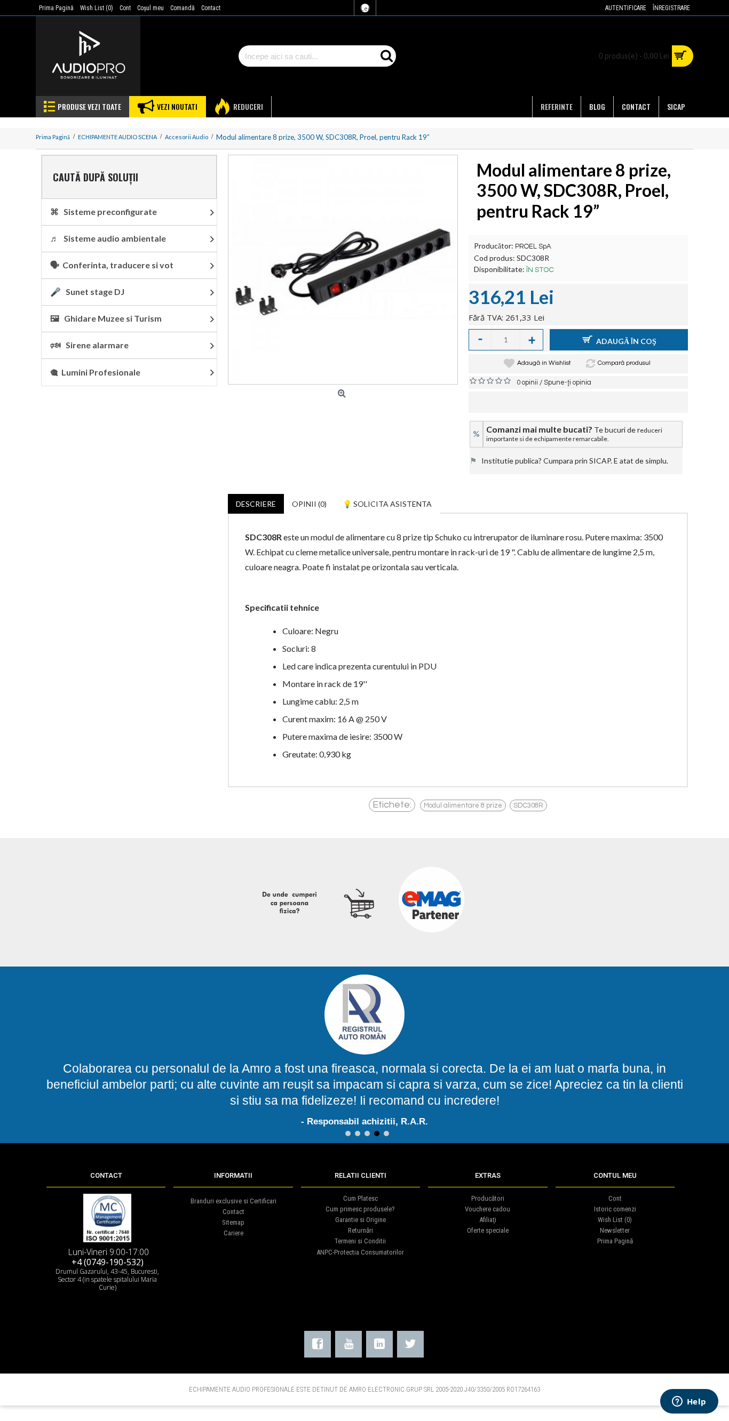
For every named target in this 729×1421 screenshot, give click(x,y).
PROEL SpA (533, 246)
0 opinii (527, 382)
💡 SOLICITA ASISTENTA (387, 503)
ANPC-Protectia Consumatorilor (360, 1252)
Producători (487, 1198)
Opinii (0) (309, 503)
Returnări (360, 1230)
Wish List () (615, 1220)
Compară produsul (624, 363)
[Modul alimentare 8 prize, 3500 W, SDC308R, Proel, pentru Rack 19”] (343, 270)
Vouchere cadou (487, 1209)
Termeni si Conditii (360, 1241)
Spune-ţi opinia (567, 382)
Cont (615, 1198)
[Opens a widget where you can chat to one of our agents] (689, 1402)
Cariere (233, 1233)
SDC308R (528, 805)
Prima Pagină (615, 1241)
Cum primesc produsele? (360, 1209)
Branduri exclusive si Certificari (233, 1201)
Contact (233, 1212)
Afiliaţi (487, 1220)
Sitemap (233, 1222)
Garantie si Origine (360, 1220)
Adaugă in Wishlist (544, 363)
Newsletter (615, 1230)
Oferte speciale (488, 1230)
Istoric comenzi (615, 1209)
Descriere (256, 503)
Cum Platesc (360, 1198)
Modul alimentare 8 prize (463, 805)
